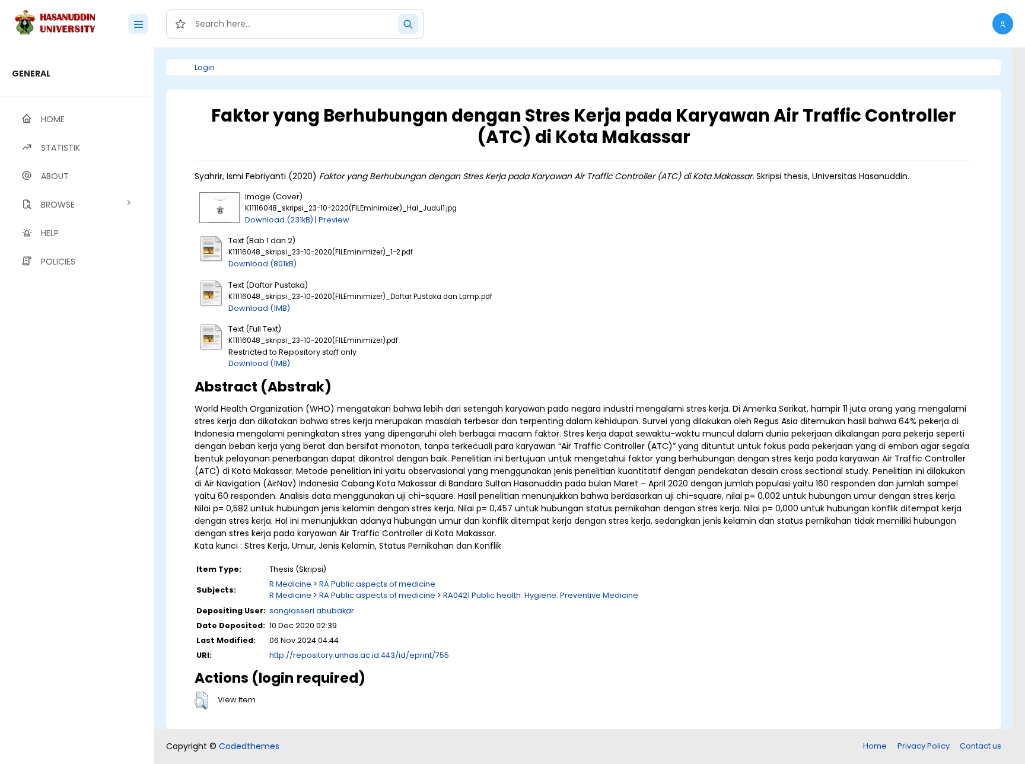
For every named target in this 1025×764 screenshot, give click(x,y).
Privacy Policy (923, 746)
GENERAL (31, 73)
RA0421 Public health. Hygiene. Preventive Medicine (540, 595)
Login (205, 67)
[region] (77, 405)
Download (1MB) (259, 308)
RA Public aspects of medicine (377, 584)
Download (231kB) (279, 220)
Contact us (980, 746)
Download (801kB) (262, 264)
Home (875, 746)
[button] (1002, 23)
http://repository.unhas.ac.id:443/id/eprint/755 (359, 655)
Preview (334, 220)
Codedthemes (249, 746)
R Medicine (290, 584)
